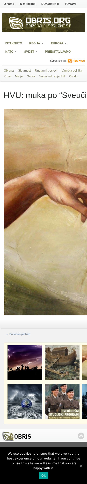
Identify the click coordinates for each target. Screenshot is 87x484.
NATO (7, 52)
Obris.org (48, 21)
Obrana (9, 70)
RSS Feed (78, 60)
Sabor (31, 76)
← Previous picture (18, 334)
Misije (19, 76)
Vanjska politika (72, 70)
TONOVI (70, 4)
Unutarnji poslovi (46, 70)
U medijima (28, 4)
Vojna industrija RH (52, 76)
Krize (7, 76)
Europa (55, 44)
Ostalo (73, 76)
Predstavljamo (58, 51)
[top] (81, 436)
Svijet (27, 52)
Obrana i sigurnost (48, 26)
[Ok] (81, 465)
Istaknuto (13, 43)
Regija (33, 44)
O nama (9, 4)
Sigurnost (24, 70)
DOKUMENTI (50, 4)
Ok (43, 475)
